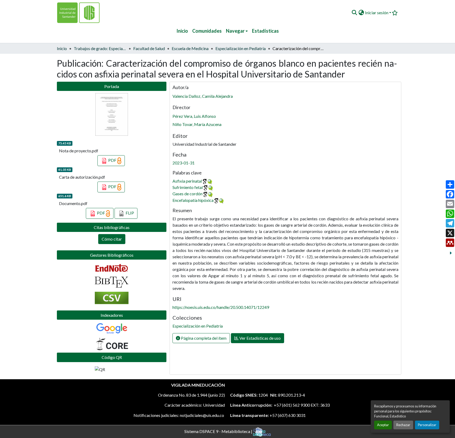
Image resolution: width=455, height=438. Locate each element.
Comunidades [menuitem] (207, 31)
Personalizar (427, 425)
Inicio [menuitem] (182, 31)
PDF (112, 160)
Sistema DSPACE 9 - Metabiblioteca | (218, 431)
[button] (354, 12)
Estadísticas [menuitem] (265, 31)
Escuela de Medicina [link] (190, 48)
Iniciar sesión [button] (377, 12)
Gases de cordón (187, 193)
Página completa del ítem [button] (203, 337)
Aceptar (383, 425)
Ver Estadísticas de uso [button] (260, 337)
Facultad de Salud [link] (149, 48)
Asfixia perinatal (187, 180)
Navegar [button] (235, 31)
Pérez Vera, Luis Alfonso (194, 116)
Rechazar (403, 425)
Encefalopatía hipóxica (193, 200)
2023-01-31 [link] (183, 162)
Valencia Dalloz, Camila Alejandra (202, 96)
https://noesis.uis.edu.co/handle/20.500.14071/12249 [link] (220, 307)
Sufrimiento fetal (187, 187)
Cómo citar (112, 238)
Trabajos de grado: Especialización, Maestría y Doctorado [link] (100, 48)
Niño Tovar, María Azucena (196, 124)
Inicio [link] (62, 48)
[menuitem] (237, 31)
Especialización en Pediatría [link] (240, 48)
